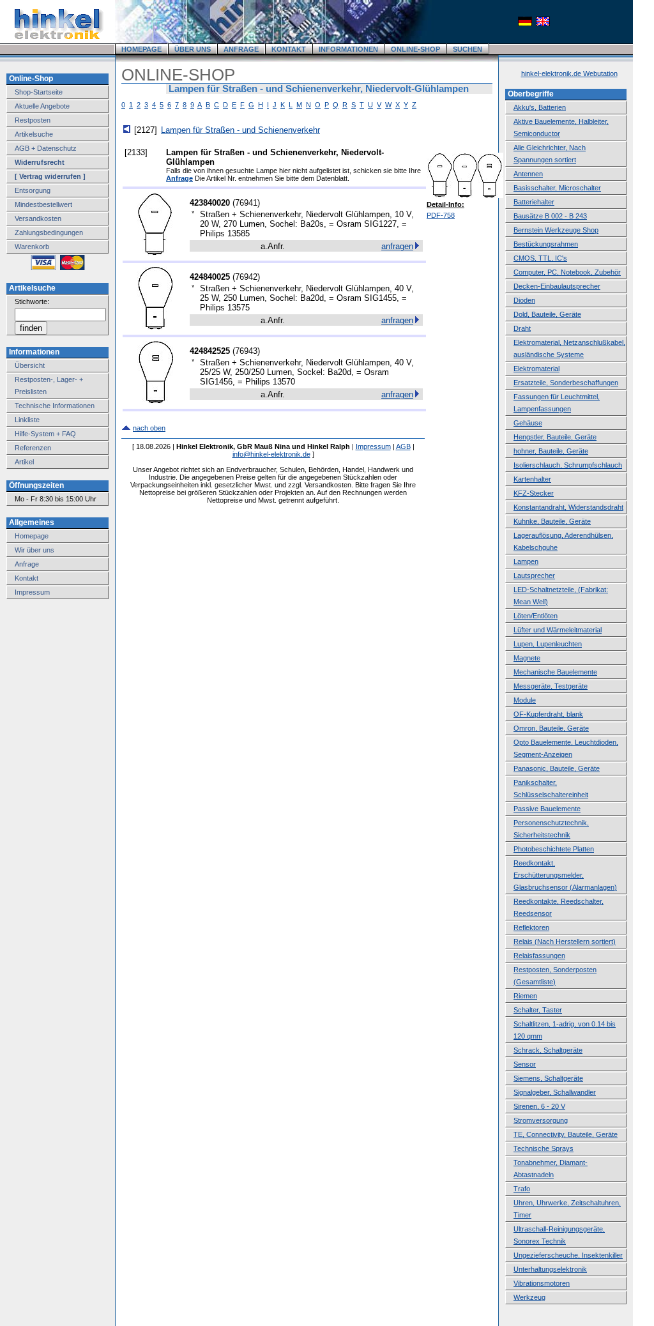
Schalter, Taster (537, 1010)
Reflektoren (531, 927)
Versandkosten (38, 218)
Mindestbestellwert (43, 204)
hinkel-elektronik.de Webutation (569, 73)
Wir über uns (34, 550)
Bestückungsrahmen (545, 244)
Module (524, 700)
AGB (403, 446)
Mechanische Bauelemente (555, 672)
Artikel (24, 462)
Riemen (525, 996)
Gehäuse (527, 423)
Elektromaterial (536, 368)
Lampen (525, 561)
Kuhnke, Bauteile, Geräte (552, 521)
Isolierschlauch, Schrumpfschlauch (567, 465)
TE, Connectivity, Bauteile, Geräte (565, 1134)
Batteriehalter (533, 202)
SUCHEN (467, 49)
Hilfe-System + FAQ (45, 434)
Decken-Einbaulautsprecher (556, 286)
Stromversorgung (540, 1120)
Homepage (32, 536)
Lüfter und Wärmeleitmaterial (557, 630)
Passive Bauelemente (547, 808)
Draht (522, 328)
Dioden (524, 300)
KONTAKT (288, 49)
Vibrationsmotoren (541, 1283)
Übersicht (30, 365)
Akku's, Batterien (539, 107)
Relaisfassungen (539, 955)
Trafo (521, 1189)
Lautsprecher (534, 575)
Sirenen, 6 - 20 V (539, 1106)
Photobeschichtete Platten (553, 849)
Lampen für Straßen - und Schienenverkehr (240, 130)
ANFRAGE (241, 49)
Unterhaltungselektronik (550, 1269)
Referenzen (33, 448)
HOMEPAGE (141, 49)
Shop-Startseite (39, 92)
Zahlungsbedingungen (49, 232)
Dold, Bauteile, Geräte (547, 314)
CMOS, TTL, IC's (540, 258)
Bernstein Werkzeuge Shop (555, 230)
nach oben (149, 428)
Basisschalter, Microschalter (557, 188)
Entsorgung (32, 190)
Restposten (32, 120)
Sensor (524, 1064)
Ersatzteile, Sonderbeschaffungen (565, 382)
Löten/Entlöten (535, 616)
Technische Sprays (543, 1148)
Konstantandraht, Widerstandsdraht (568, 507)
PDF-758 (441, 215)
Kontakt (26, 578)
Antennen (528, 174)
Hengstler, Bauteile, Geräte (555, 437)
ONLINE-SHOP (415, 49)
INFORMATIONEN (348, 49)
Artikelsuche (34, 134)
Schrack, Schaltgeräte (547, 1050)
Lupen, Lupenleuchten (547, 644)
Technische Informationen (55, 405)
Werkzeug (529, 1297)
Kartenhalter (532, 479)
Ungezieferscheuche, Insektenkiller (568, 1255)
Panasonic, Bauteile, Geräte (556, 768)
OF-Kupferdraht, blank (548, 714)
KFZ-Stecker (533, 493)
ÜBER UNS (192, 49)
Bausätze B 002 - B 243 (550, 216)
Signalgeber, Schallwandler (554, 1092)
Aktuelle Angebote (42, 106)
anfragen (397, 246)
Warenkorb (32, 246)
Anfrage (27, 564)
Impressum (32, 592)
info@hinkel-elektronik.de (271, 454)
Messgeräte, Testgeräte (550, 686)
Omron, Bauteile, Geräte (551, 728)
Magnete (526, 658)
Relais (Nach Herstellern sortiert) (564, 941)
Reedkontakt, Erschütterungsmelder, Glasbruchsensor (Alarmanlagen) (565, 875)
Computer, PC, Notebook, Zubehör (567, 272)
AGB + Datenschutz (46, 148)
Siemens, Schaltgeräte (548, 1078)
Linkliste (27, 419)
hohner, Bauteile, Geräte (550, 451)
